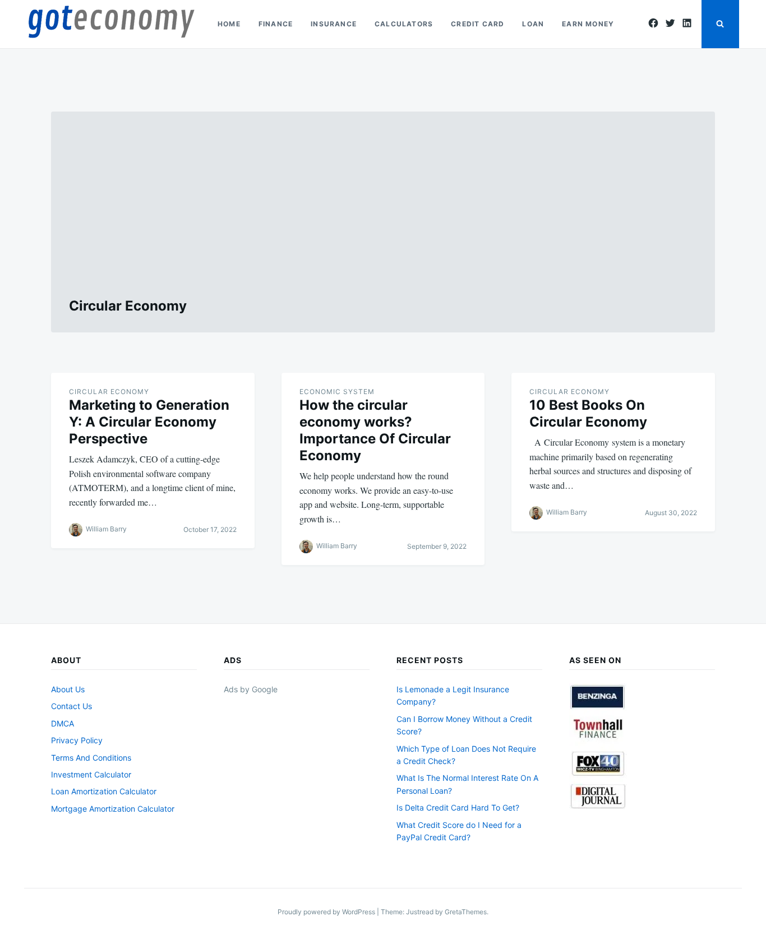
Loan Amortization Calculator (103, 791)
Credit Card (477, 24)
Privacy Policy (77, 740)
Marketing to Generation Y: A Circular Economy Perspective (149, 422)
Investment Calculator (91, 774)
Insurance (334, 24)
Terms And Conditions (91, 757)
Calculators (404, 24)
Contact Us (71, 706)
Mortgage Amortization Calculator (112, 808)
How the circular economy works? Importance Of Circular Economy (375, 430)
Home (229, 24)
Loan (533, 24)
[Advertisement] (383, 213)
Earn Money (588, 24)
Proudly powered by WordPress (327, 912)
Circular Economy (109, 391)
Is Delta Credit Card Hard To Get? (457, 807)
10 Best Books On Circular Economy (588, 413)
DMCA (62, 723)
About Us (68, 689)
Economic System (337, 391)
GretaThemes (466, 912)
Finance (276, 24)
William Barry (106, 529)
